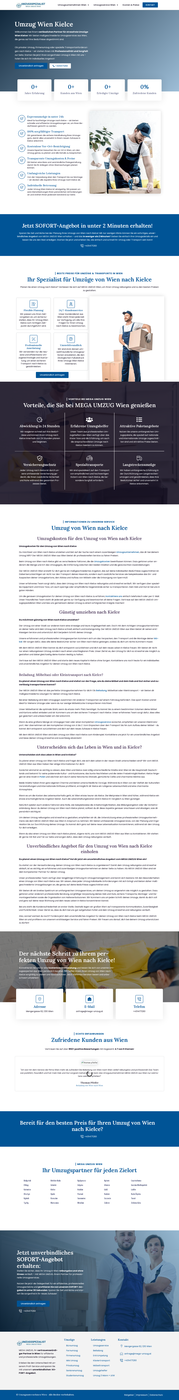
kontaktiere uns (114, 596)
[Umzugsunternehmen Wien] (31, 5)
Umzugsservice (103, 722)
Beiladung (101, 690)
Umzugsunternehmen (127, 552)
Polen (42, 776)
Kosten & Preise (131, 4)
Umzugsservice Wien (104, 4)
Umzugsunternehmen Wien (72, 4)
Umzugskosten (102, 561)
